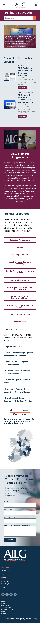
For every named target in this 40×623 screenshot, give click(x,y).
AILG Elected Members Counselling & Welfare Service (25, 99)
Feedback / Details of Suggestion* (17, 525)
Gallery (3, 611)
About (3, 603)
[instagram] (11, 594)
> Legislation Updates (13, 346)
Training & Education (7, 607)
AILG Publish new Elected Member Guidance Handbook (26, 72)
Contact (3, 613)
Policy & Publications (7, 609)
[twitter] (3, 594)
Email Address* (10, 510)
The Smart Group (31, 619)
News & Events (5, 605)
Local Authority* (10, 517)
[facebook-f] (7, 594)
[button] (4, 5)
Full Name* (8, 502)
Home (3, 601)
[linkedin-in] (15, 594)
